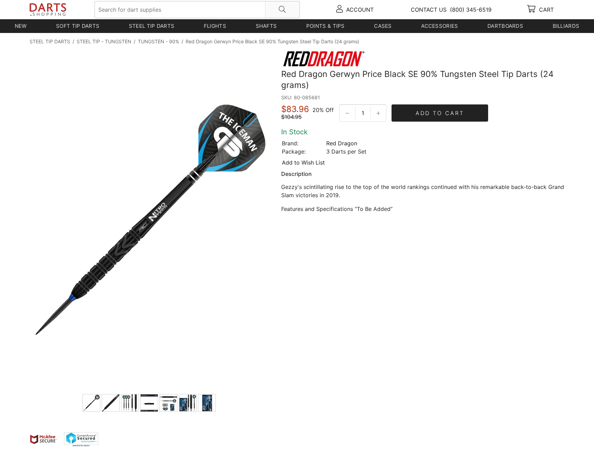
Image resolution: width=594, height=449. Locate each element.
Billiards (566, 26)
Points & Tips (325, 26)
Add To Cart (440, 113)
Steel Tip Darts (152, 26)
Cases (383, 26)
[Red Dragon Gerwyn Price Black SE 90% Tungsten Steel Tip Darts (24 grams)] (150, 221)
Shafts (266, 26)
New (21, 26)
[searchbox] (197, 9)
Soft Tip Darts (77, 26)
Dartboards (505, 26)
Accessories (439, 26)
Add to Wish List (303, 162)
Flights (215, 26)
